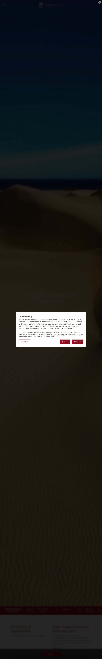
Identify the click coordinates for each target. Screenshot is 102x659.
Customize (24, 342)
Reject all (65, 342)
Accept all (77, 342)
